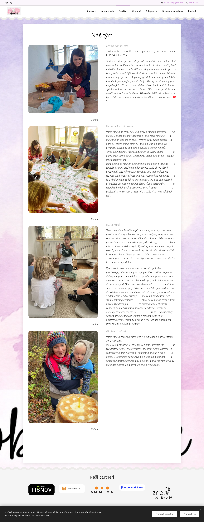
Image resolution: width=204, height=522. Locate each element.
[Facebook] (6, 2)
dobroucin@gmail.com (173, 2)
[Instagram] (10, 2)
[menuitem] (91, 11)
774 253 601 (193, 2)
